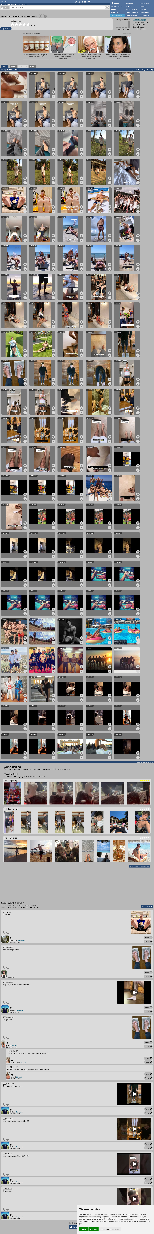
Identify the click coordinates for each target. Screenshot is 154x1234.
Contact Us (144, 15)
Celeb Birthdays (132, 12)
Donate (143, 6)
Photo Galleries (117, 6)
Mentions (114, 12)
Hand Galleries (131, 15)
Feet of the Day (131, 9)
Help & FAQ (144, 3)
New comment (147, 907)
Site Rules (129, 3)
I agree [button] (83, 1229)
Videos (113, 9)
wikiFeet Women (116, 16)
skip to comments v (145, 762)
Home (116, 3)
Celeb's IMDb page (139, 20)
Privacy (143, 9)
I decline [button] (93, 1229)
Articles (129, 6)
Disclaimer (144, 12)
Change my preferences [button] (110, 1229)
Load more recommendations (139, 866)
